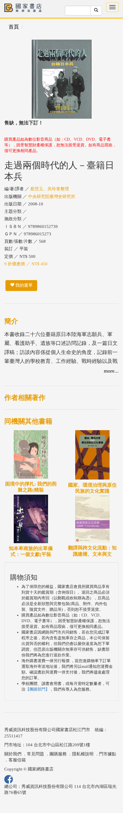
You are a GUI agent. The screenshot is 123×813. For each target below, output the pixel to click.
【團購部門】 (37, 689)
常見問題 (35, 754)
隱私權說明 (83, 754)
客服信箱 (17, 760)
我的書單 (23, 285)
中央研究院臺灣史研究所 (51, 196)
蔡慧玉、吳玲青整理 (49, 189)
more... (111, 371)
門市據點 (107, 754)
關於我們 (12, 754)
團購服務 (58, 754)
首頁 (14, 27)
